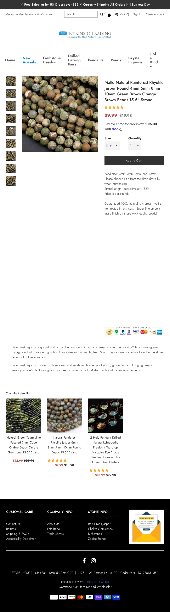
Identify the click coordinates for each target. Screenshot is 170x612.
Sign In (137, 14)
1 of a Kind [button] (154, 58)
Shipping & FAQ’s (17, 533)
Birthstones (95, 533)
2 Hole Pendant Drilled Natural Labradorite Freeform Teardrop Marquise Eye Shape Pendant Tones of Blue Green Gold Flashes (105, 449)
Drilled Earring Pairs (74, 60)
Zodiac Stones (97, 538)
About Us (53, 524)
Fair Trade (53, 529)
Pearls (116, 60)
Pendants (95, 60)
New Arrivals (29, 60)
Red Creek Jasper (99, 524)
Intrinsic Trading (98, 582)
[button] (108, 14)
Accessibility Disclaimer (21, 538)
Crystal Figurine (135, 60)
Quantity (134, 138)
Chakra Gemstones (100, 529)
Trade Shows (55, 533)
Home (10, 60)
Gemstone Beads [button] (52, 60)
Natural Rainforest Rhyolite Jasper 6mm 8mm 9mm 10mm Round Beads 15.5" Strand (64, 444)
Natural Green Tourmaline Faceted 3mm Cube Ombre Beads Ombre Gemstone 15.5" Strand (23, 444)
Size (107, 138)
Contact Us (13, 524)
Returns (11, 529)
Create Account (155, 14)
